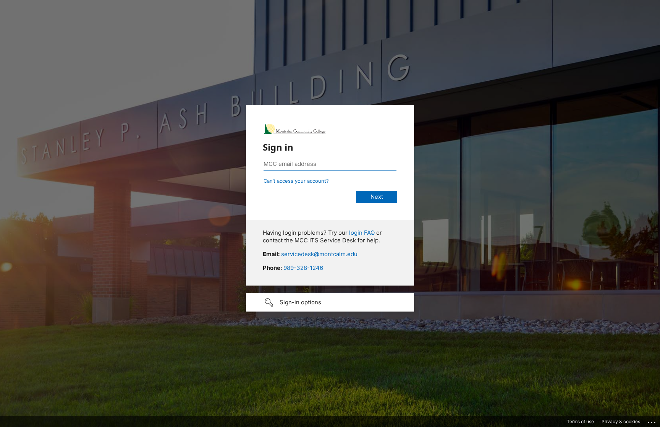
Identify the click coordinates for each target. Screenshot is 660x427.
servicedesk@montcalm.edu (319, 254)
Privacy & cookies (621, 421)
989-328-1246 (303, 267)
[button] (330, 302)
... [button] (652, 420)
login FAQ (362, 232)
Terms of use (580, 421)
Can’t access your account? (296, 181)
